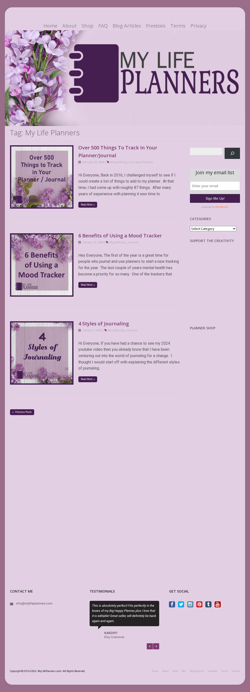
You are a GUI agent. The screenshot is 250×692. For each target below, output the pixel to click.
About (69, 26)
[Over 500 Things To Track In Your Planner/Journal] (41, 148)
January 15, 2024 (92, 242)
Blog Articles (127, 26)
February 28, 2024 (93, 162)
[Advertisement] (215, 288)
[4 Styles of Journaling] (41, 324)
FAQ (103, 26)
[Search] (232, 153)
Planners (147, 162)
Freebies (156, 26)
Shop (88, 26)
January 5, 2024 (92, 330)
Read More (87, 204)
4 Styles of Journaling (103, 323)
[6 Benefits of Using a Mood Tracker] (41, 236)
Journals (134, 162)
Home (50, 26)
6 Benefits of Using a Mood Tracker (120, 235)
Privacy (198, 26)
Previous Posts (23, 412)
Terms (178, 26)
